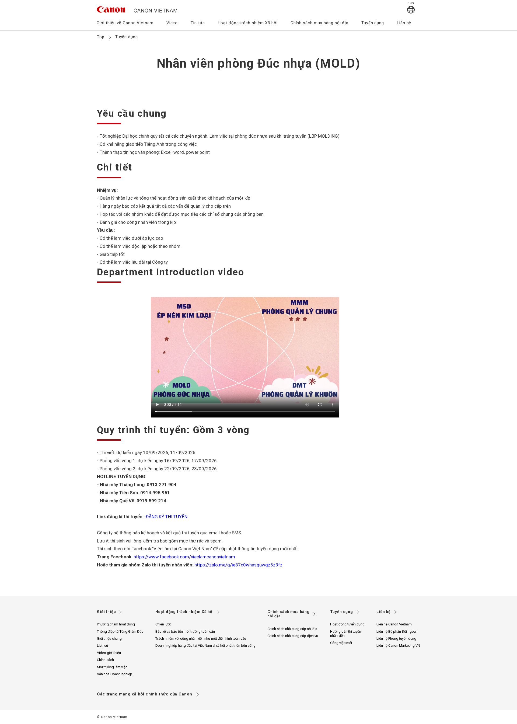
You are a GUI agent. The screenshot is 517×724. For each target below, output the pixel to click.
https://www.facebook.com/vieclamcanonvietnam (183, 556)
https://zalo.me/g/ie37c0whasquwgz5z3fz (238, 565)
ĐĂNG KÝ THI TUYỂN (166, 516)
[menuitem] (125, 24)
